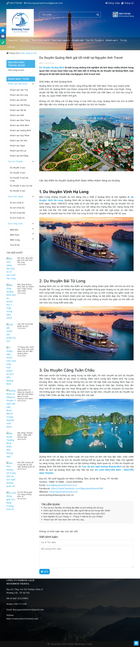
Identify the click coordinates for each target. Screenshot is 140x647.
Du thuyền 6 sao (17, 191)
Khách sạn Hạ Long (19, 95)
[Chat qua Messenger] (3, 36)
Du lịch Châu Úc (17, 218)
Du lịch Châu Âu (17, 207)
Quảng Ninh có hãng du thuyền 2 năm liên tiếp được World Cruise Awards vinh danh (25, 394)
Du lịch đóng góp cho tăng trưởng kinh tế (24, 494)
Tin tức (123, 40)
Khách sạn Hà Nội (18, 100)
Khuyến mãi (78, 40)
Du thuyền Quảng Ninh (51, 67)
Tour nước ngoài (60, 40)
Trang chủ (13, 40)
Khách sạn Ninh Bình (19, 125)
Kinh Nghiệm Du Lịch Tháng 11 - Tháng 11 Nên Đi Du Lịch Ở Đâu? (73, 516)
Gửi (45, 571)
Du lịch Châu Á (17, 202)
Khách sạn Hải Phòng (20, 105)
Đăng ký (129, 3)
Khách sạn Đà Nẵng (19, 155)
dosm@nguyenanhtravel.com (61, 485)
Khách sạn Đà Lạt (18, 150)
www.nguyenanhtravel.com (63, 491)
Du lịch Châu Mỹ (17, 213)
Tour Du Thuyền (94, 40)
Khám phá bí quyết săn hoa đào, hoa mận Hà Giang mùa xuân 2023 (74, 513)
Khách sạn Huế (17, 115)
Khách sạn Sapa (17, 145)
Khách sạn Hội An (18, 110)
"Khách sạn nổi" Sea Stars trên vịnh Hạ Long (63, 520)
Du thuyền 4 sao (17, 172)
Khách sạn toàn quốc (17, 84)
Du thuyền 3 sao (17, 167)
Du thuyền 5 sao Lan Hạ (21, 185)
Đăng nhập (114, 3)
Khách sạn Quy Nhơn (20, 135)
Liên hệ (11, 47)
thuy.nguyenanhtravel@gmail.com (45, 3)
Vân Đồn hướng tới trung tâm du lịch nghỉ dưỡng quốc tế (25, 464)
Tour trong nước (40, 40)
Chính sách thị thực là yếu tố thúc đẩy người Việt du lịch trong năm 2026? (76, 510)
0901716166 (15, 3)
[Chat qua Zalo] (3, 30)
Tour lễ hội (15, 245)
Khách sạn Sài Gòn (18, 140)
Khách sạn (111, 40)
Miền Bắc (14, 230)
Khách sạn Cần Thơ (19, 90)
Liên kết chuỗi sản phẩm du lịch (25, 325)
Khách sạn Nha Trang (20, 120)
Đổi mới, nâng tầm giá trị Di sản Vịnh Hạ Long (25, 260)
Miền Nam (14, 235)
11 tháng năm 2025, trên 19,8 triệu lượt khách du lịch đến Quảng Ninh (25, 350)
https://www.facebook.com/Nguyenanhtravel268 (77, 488)
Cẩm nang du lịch (16, 70)
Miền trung (15, 240)
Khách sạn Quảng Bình (20, 130)
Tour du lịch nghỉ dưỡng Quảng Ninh (101, 466)
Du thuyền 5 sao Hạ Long (19, 179)
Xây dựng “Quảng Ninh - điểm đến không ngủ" (24, 435)
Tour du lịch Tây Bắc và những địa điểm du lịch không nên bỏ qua (73, 508)
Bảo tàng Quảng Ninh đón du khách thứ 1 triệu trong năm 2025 (25, 287)
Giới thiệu (25, 40)
